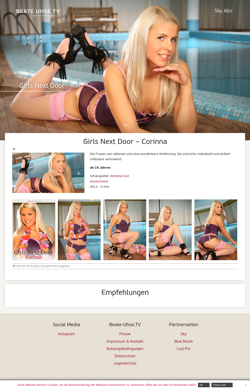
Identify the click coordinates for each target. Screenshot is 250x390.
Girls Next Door (42, 86)
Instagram (66, 334)
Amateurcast (119, 176)
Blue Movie (183, 341)
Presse (125, 334)
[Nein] (245, 385)
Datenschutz (125, 356)
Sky (184, 334)
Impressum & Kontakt (125, 341)
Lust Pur (184, 349)
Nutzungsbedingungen (124, 349)
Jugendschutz (124, 363)
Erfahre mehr (219, 385)
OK (201, 385)
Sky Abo (223, 11)
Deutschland (99, 181)
